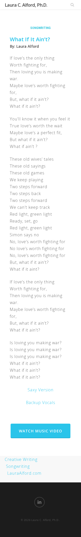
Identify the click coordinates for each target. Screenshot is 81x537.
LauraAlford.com (24, 473)
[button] (40, 431)
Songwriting (18, 466)
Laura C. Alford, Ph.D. (26, 5)
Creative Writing (21, 459)
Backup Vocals (40, 402)
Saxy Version (41, 390)
